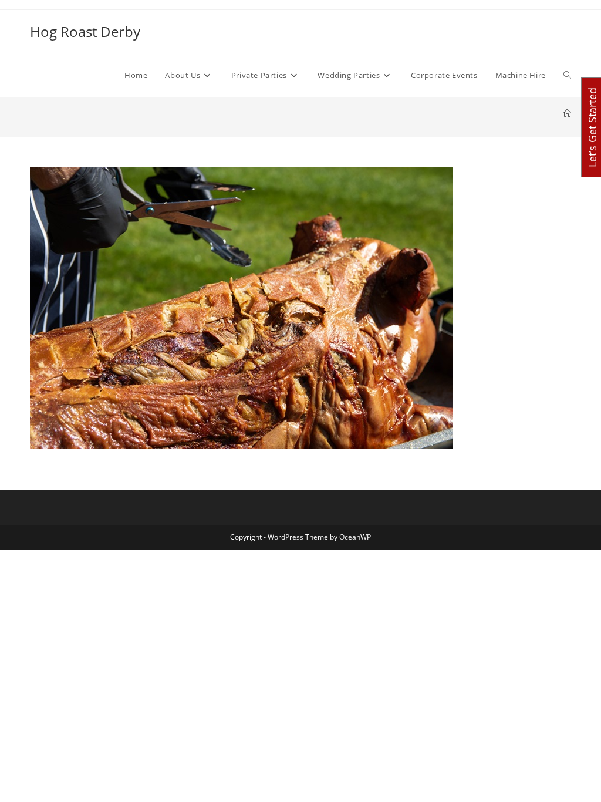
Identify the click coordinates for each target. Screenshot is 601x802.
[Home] (567, 113)
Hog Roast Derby (85, 31)
